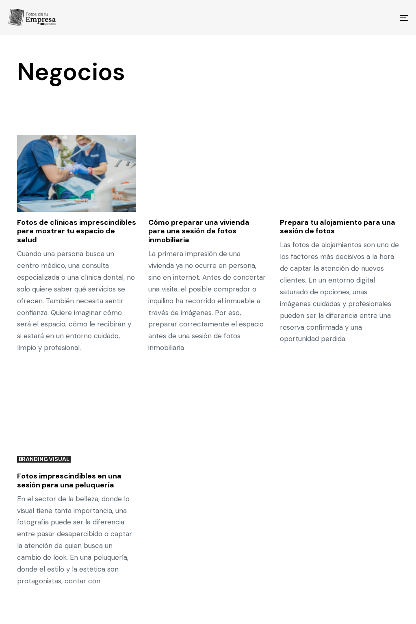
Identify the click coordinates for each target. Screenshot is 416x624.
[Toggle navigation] (341, 17)
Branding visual (44, 459)
